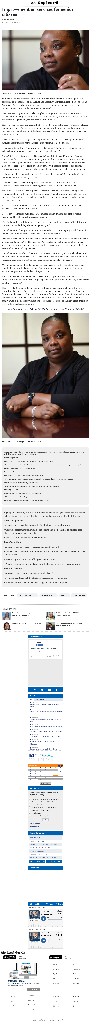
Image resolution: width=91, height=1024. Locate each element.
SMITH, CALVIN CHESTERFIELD (40, 848)
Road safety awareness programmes (43, 810)
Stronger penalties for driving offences (44, 807)
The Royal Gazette (27, 595)
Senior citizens (48, 595)
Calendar (76, 978)
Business (56, 969)
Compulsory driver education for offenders (45, 799)
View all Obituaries (37, 862)
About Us (12, 996)
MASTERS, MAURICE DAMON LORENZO (43, 844)
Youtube (77, 996)
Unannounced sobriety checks (41, 816)
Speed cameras (36, 813)
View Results (35, 824)
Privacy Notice (33, 1005)
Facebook (57, 996)
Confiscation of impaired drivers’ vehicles (45, 802)
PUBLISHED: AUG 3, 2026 (37, 908)
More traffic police (38, 805)
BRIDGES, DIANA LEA (37, 838)
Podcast (76, 1006)
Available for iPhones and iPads (23, 957)
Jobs (74, 964)
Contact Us (12, 1001)
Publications (79, 595)
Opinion (56, 983)
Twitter (57, 1001)
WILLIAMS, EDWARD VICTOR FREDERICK (44, 857)
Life (54, 978)
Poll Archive (34, 827)
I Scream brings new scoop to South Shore (43, 749)
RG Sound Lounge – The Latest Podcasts (46, 904)
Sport (55, 974)
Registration (32, 1000)
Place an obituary (55, 862)
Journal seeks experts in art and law (26, 623)
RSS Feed (77, 1001)
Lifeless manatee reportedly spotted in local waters (46, 726)
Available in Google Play (67, 957)
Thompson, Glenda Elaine (37, 851)
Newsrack (76, 983)
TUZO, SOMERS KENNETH (38, 854)
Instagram (58, 1006)
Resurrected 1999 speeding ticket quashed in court (46, 731)
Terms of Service (33, 1010)
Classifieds (76, 969)
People (64, 595)
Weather (75, 974)
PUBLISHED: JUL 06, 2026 (37, 929)
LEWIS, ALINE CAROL (37, 841)
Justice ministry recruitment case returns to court (45, 736)
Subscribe (12, 1006)
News (55, 964)
